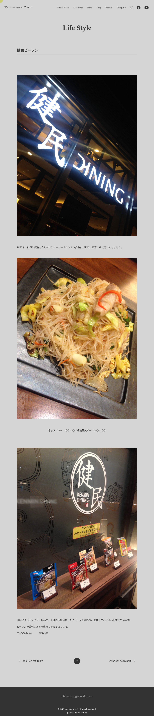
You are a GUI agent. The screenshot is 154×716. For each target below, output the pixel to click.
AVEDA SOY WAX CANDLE (120, 660)
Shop (99, 7)
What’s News (63, 7)
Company (121, 7)
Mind (89, 7)
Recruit (109, 7)
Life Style (78, 7)
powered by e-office (77, 712)
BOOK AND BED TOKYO (33, 660)
